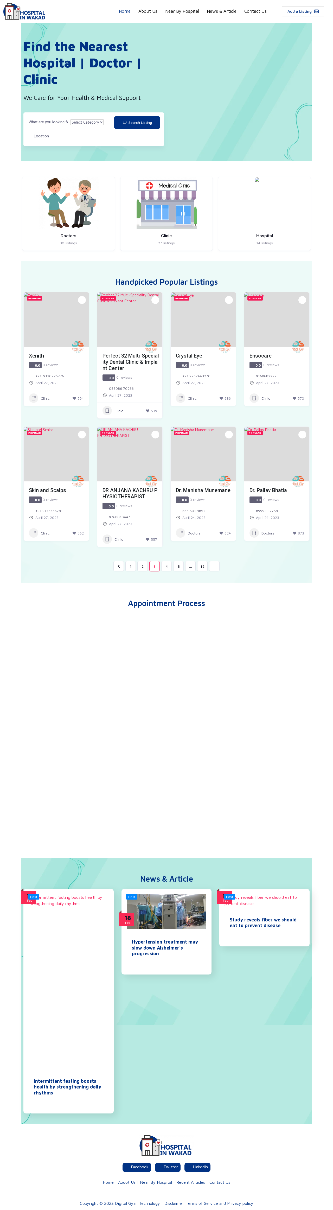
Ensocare (260, 356)
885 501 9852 (193, 510)
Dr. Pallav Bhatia (268, 490)
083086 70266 (121, 388)
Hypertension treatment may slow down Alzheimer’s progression (165, 947)
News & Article (221, 11)
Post (33, 897)
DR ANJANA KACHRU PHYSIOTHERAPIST (130, 493)
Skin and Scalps (47, 490)
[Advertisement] (166, 776)
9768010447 (119, 517)
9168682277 (266, 376)
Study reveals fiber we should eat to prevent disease (263, 922)
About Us (147, 11)
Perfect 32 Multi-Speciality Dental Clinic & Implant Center (131, 362)
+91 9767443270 (196, 376)
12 (202, 566)
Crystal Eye (189, 356)
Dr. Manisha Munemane (203, 490)
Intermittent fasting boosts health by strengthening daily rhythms (67, 1087)
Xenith (36, 356)
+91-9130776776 (49, 376)
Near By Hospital (182, 11)
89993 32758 (267, 510)
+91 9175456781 (49, 510)
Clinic (45, 398)
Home (125, 11)
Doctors (194, 533)
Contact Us (255, 11)
